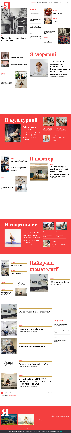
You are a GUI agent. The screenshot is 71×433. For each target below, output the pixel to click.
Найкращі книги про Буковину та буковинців (8, 428)
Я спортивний (45, 231)
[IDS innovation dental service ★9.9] (39, 283)
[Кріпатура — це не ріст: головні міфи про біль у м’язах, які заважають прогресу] (61, 226)
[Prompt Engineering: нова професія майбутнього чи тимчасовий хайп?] (5, 160)
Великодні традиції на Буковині (35, 31)
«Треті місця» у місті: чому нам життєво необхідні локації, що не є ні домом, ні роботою (61, 129)
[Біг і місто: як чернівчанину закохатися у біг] (26, 419)
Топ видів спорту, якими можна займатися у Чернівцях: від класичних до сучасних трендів (35, 37)
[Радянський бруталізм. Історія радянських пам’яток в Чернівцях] (64, 32)
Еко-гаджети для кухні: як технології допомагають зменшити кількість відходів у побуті (59, 172)
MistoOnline (43, 420)
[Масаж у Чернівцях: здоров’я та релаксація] (48, 20)
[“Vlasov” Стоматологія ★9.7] (5, 272)
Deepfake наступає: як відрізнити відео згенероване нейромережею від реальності (18, 169)
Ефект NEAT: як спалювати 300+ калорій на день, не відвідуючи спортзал (59, 244)
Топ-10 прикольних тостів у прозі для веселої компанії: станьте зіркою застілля (48, 129)
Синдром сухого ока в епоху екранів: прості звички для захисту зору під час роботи (17, 56)
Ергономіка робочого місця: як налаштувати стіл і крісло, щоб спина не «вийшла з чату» (6, 75)
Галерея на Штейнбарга (58, 335)
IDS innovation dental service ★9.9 (34, 312)
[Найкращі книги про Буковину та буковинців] (9, 419)
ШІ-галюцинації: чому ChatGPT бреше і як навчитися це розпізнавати (7, 188)
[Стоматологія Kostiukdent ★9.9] (21, 284)
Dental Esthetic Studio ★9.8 (17, 265)
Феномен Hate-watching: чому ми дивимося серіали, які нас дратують (58, 139)
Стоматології (13, 262)
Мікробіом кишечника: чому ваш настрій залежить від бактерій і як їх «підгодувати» (19, 64)
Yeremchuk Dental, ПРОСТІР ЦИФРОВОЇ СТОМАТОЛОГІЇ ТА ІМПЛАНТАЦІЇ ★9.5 (6, 293)
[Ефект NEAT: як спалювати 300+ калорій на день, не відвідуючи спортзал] (46, 243)
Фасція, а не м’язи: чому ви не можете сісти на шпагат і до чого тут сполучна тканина (31, 237)
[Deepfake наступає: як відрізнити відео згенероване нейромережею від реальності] (5, 168)
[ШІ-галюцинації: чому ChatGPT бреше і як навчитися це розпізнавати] (21, 188)
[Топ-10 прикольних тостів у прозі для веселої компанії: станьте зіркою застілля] (48, 121)
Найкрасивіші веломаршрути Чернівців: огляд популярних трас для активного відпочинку (35, 26)
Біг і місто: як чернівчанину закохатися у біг (25, 428)
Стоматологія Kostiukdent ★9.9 (6, 285)
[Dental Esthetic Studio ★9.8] (5, 264)
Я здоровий (55, 18)
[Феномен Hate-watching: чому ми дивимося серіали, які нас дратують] (46, 138)
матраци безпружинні (12, 395)
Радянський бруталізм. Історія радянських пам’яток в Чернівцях (49, 32)
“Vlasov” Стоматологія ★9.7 (17, 273)
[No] (69, 431)
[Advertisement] (35, 99)
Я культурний (55, 10)
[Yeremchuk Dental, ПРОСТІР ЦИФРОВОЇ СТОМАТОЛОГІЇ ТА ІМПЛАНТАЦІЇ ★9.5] (21, 292)
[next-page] (13, 393)
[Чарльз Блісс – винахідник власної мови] (14, 21)
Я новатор (2, 35)
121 (10, 392)
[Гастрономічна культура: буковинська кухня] (48, 12)
